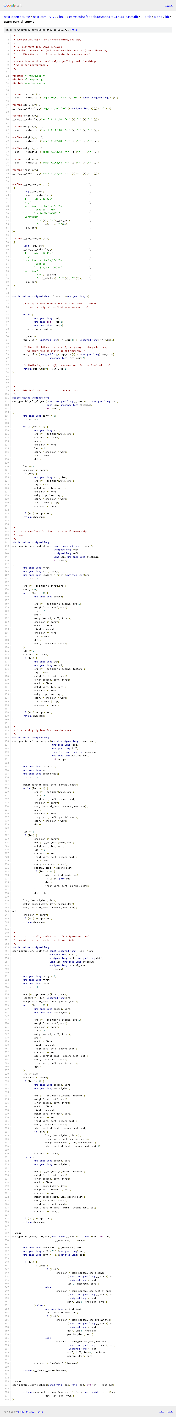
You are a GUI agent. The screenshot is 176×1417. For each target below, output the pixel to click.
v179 (53, 17)
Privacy (30, 1411)
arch (148, 17)
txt (162, 1411)
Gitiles (20, 1411)
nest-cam (40, 17)
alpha (158, 17)
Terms (39, 1411)
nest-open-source (17, 17)
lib (167, 17)
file (74, 29)
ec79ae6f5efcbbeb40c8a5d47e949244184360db (103, 17)
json (170, 1411)
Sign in (169, 5)
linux (62, 17)
